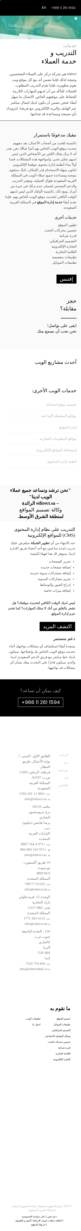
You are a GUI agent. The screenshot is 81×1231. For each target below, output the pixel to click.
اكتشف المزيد (57, 626)
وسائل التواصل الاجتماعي (57, 1036)
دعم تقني (52, 1216)
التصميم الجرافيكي (63, 241)
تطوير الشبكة (40, 543)
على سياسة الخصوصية (33, 1216)
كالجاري (63, 785)
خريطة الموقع (38, 1224)
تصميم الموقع (63, 1018)
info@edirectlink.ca (33, 969)
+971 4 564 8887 (33, 844)
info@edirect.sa (36, 799)
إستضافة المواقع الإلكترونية (56, 450)
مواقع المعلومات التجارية (58, 439)
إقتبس (66, 279)
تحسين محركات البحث (60, 230)
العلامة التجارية (66, 252)
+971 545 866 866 (33, 849)
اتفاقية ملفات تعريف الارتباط (47, 1220)
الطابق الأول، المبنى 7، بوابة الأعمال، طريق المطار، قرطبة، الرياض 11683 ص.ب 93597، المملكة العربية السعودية (34, 772)
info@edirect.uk (36, 889)
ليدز (65, 777)
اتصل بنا (36, 1024)
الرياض (63, 754)
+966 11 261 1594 (63, 8)
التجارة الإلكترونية (64, 246)
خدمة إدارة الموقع (49, 202)
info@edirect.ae (35, 855)
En (44, 7)
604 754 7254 (35, 963)
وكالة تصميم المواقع (40, 509)
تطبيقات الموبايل (64, 262)
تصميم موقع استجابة (61, 404)
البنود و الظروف (23, 1220)
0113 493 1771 (34, 918)
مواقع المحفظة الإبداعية (58, 416)
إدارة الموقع (67, 427)
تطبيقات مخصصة (64, 257)
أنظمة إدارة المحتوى (61, 461)
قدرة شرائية (67, 235)
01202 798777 (35, 884)
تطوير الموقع (67, 225)
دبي (65, 762)
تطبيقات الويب (33, 1018)
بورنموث (62, 770)
